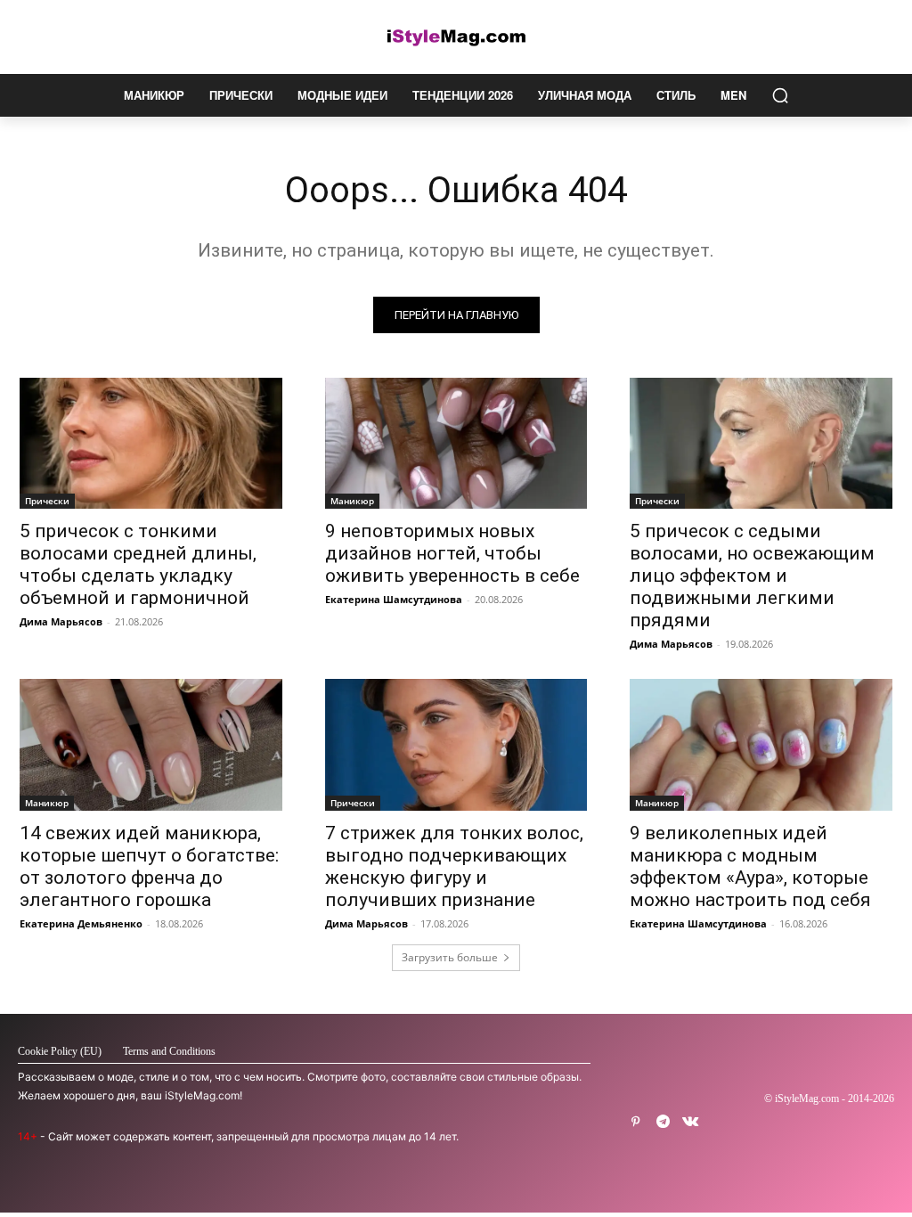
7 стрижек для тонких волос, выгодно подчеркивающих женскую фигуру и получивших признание (454, 866)
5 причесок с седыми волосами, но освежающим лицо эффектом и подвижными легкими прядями (752, 575)
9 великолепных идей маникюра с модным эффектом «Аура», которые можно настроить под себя (750, 866)
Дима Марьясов (61, 621)
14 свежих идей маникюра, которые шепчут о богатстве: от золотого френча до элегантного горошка (149, 866)
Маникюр (352, 500)
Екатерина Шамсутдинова (393, 599)
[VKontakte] (690, 1122)
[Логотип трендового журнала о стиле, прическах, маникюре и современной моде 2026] (456, 36)
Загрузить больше (450, 957)
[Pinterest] (635, 1122)
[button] (780, 95)
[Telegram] (663, 1122)
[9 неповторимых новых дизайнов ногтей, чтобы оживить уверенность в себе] (456, 443)
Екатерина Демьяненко (81, 923)
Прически (47, 500)
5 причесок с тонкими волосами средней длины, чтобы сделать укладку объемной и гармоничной (138, 564)
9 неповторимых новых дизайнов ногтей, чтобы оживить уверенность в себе (452, 553)
